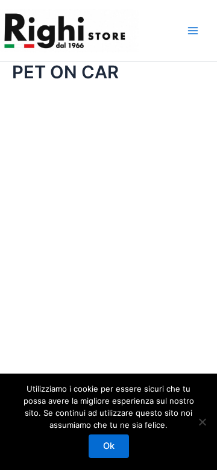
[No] (202, 422)
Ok (109, 445)
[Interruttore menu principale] (193, 31)
